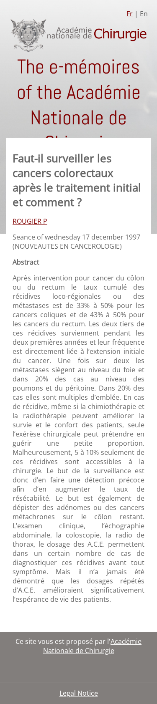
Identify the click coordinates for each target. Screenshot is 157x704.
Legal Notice (78, 693)
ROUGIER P (30, 221)
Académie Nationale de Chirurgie (92, 646)
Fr (129, 13)
